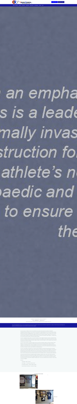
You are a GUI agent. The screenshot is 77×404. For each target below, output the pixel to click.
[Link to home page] (21, 2)
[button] (61, 2)
